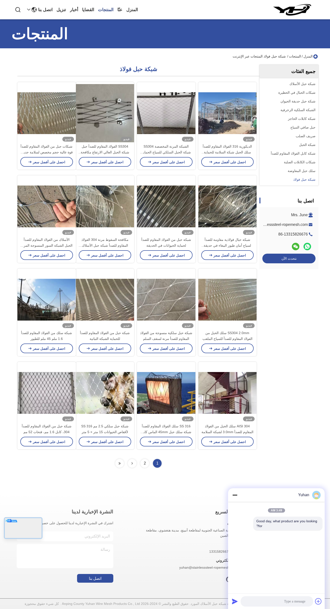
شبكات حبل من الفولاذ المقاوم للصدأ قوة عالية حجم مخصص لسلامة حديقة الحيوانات (46, 152)
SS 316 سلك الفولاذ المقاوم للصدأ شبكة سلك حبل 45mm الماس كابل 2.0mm (166, 432)
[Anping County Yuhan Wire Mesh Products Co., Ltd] (291, 9)
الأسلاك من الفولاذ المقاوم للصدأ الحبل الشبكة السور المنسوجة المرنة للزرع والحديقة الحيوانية (46, 245)
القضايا (88, 9)
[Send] (235, 601)
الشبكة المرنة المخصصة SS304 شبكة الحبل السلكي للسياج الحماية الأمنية (166, 152)
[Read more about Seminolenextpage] (132, 463)
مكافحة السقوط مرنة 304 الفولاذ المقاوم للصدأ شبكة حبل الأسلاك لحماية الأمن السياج (105, 245)
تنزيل (61, 9)
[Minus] (235, 495)
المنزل (132, 9)
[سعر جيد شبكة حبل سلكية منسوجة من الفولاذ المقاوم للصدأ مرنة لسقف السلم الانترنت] (166, 299)
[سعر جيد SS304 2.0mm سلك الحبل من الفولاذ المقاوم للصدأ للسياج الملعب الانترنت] (227, 299)
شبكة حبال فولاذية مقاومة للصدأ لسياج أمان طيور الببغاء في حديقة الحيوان (227, 245)
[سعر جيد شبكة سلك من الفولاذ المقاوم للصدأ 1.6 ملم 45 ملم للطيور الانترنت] (46, 299)
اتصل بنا (45, 9)
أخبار (74, 9)
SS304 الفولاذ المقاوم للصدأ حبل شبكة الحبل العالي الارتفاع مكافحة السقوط (105, 152)
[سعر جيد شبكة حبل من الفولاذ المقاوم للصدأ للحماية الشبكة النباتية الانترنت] (105, 299)
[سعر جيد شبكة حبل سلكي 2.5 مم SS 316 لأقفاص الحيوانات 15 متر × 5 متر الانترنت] (105, 392)
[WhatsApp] (307, 246)
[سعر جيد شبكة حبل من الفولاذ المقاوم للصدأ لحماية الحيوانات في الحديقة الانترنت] (166, 206)
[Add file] (318, 601)
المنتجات (106, 9)
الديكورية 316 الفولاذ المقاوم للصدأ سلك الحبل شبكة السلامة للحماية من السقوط (227, 152)
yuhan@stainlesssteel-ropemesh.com (275, 224)
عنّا (119, 9)
